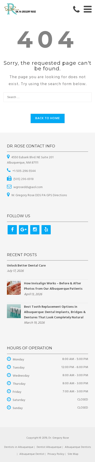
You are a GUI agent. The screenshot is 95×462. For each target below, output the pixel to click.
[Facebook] (12, 229)
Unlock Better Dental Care (26, 265)
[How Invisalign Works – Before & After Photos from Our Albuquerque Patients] (14, 288)
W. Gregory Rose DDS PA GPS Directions (39, 195)
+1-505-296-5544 (24, 171)
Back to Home (47, 118)
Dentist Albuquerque (49, 447)
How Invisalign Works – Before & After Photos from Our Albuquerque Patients (53, 286)
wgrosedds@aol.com (28, 187)
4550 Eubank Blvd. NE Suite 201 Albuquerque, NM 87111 (30, 160)
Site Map (73, 454)
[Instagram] (34, 229)
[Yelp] (46, 229)
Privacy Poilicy (56, 454)
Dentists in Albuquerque (18, 447)
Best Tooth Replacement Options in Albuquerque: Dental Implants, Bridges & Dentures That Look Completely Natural (55, 312)
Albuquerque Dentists (78, 447)
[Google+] (23, 229)
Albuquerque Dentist (31, 454)
